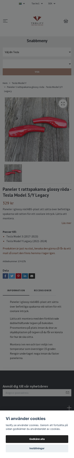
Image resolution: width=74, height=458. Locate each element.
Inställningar (37, 448)
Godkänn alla (37, 439)
